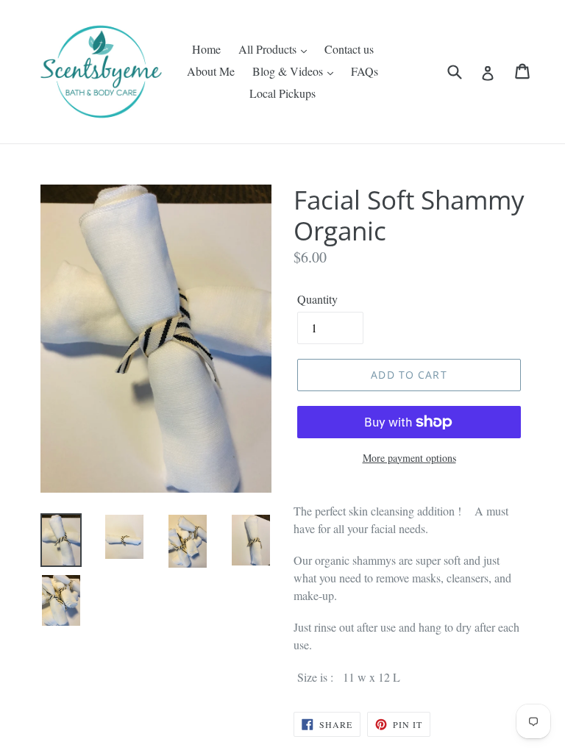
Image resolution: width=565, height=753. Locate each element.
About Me (211, 71)
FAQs (364, 71)
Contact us (349, 49)
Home (206, 49)
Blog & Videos (289, 71)
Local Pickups (282, 93)
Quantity (317, 299)
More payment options (409, 458)
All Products (268, 49)
